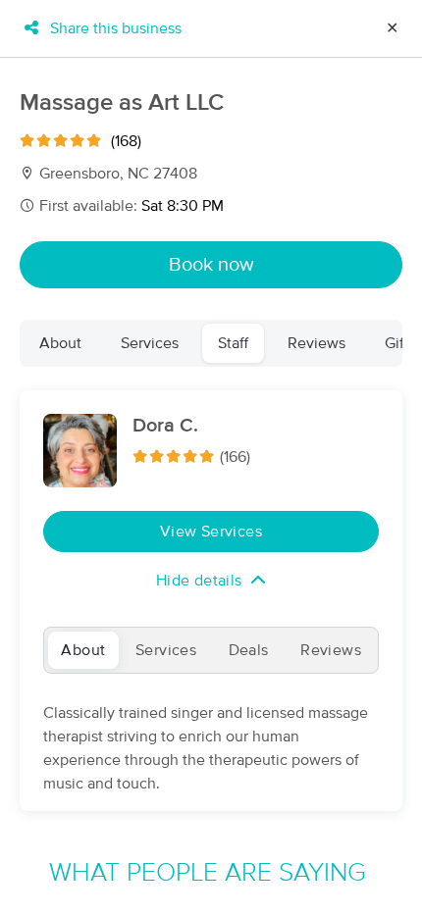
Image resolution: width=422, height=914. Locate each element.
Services (150, 343)
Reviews (316, 343)
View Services (211, 531)
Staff (233, 343)
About (60, 343)
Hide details (199, 580)
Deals (249, 650)
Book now (211, 265)
